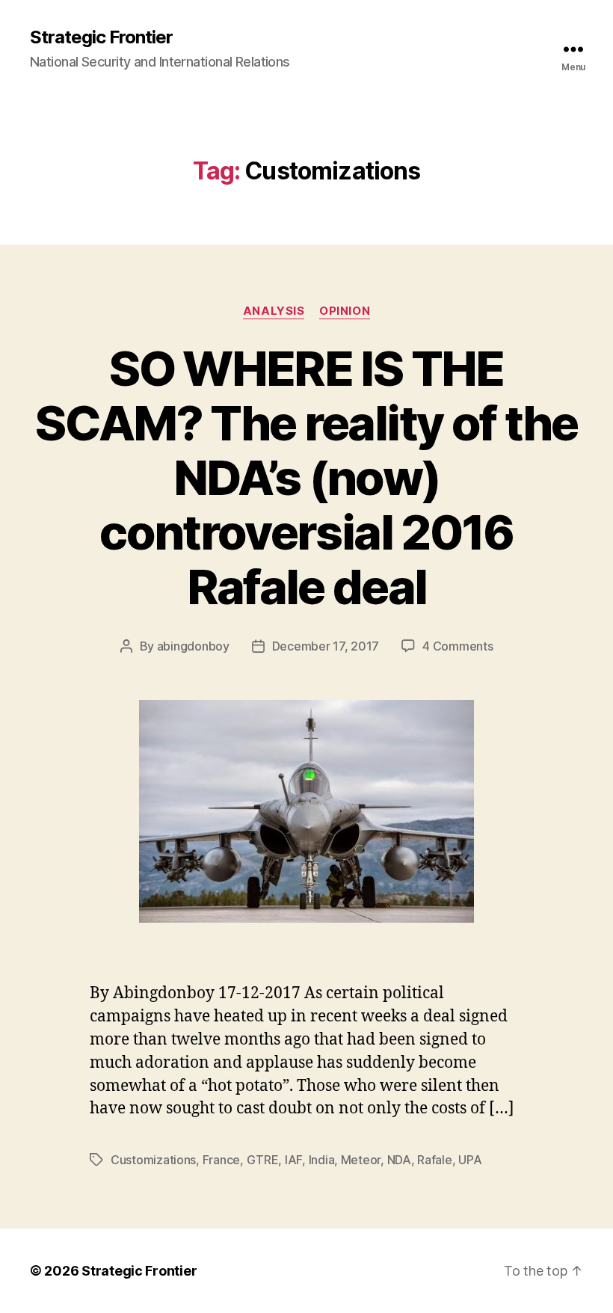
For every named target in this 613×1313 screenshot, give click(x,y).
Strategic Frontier (101, 37)
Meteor (361, 1159)
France (221, 1159)
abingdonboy (193, 646)
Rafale (434, 1159)
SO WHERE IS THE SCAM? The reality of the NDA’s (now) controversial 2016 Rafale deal (306, 477)
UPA (469, 1159)
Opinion (344, 311)
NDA (399, 1159)
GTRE (263, 1159)
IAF (293, 1159)
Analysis (273, 311)
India (322, 1159)
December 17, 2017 (325, 646)
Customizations (153, 1159)
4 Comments (457, 646)
